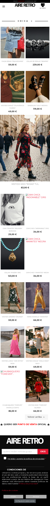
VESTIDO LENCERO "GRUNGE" (12, 317)
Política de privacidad (28, 484)
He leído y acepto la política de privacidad (26, 459)
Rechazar (36, 497)
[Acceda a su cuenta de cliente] (42, 6)
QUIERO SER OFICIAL (25, 424)
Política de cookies (10, 490)
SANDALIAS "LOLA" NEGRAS (37, 105)
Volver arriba (36, 417)
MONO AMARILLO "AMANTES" (37, 317)
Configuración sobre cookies (25, 501)
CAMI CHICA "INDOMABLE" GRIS (37, 228)
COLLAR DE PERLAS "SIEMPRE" (37, 61)
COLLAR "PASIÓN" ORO (12, 272)
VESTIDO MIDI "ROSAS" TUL (25, 184)
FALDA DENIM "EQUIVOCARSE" (12, 61)
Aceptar (13, 497)
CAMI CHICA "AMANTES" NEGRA (37, 272)
